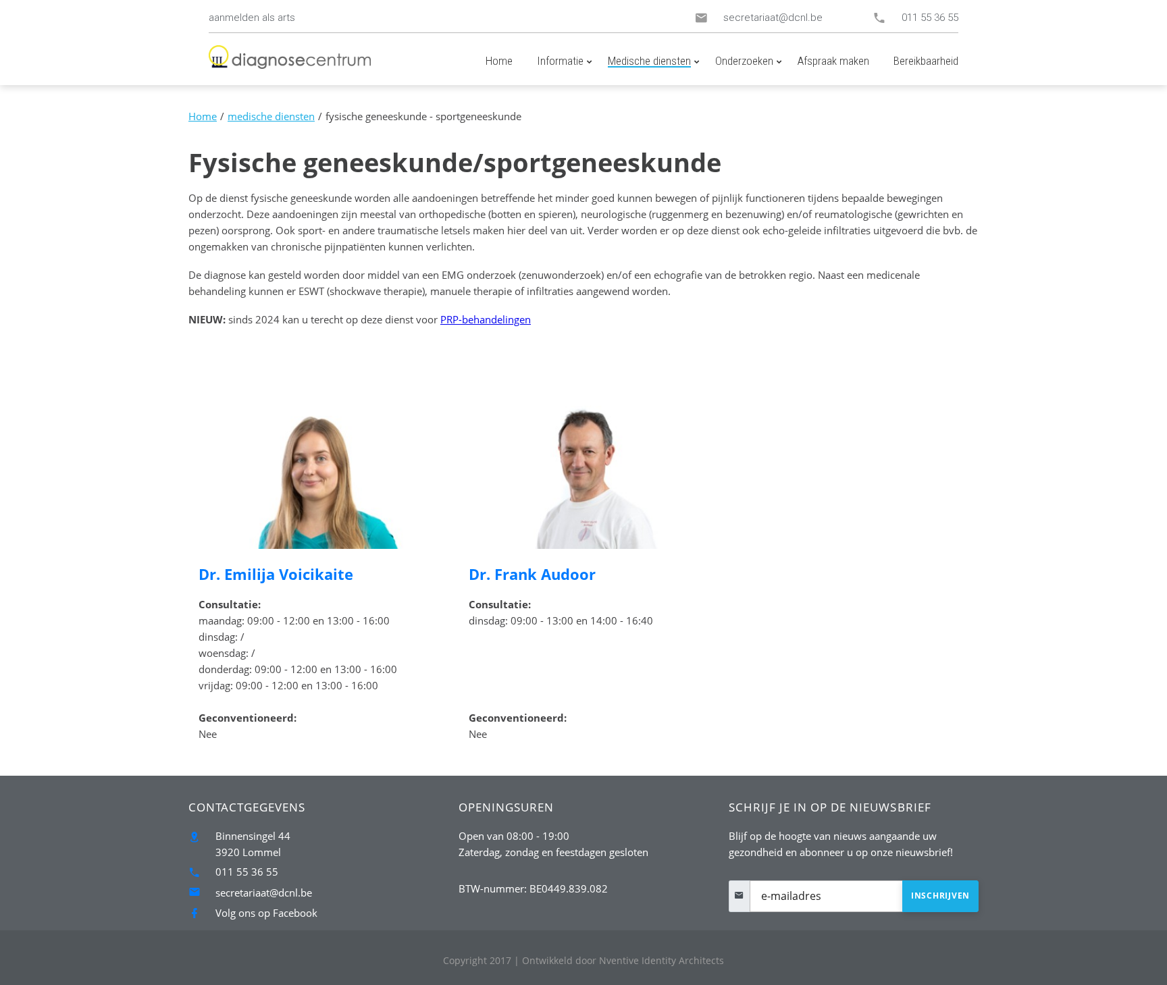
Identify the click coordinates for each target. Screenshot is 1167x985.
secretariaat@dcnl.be (773, 17)
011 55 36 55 (930, 17)
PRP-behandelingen (485, 319)
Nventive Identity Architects (623, 960)
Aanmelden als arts (252, 17)
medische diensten (271, 116)
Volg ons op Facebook (266, 913)
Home (202, 116)
